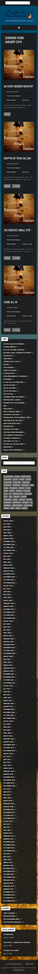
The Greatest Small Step (17, 230)
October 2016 (8, 848)
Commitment (7, 482)
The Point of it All (10, 441)
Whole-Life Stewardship (12, 450)
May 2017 (6, 827)
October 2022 (8, 650)
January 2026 (8, 538)
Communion (16, 482)
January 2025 (8, 571)
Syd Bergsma (8, 934)
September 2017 (9, 818)
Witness (6, 508)
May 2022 (6, 659)
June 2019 (6, 759)
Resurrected (8, 426)
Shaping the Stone (10, 429)
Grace (6, 491)
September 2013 (9, 901)
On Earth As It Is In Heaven (13, 403)
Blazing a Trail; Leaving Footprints (17, 353)
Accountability (8, 476)
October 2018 (8, 783)
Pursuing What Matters (12, 420)
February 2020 (8, 739)
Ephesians (25, 100)
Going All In (10, 302)
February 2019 (8, 771)
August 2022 (8, 656)
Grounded (7, 379)
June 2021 (6, 692)
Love (10, 496)
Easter (6, 364)
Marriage (16, 496)
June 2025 (6, 556)
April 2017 (7, 830)
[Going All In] (19, 295)
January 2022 (8, 671)
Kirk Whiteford (9, 916)
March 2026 (7, 536)
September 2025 (9, 550)
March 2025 (7, 565)
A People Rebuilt (9, 347)
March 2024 (7, 600)
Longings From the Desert (13, 397)
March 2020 (7, 736)
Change (22, 479)
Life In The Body (9, 385)
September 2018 (9, 786)
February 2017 (8, 836)
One (4, 406)
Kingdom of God (18, 494)
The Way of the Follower (13, 444)
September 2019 (9, 751)
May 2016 (6, 856)
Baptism (17, 476)
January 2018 (8, 807)
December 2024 (8, 574)
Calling (15, 479)
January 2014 (8, 889)
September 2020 (9, 718)
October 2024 (8, 580)
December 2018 (8, 777)
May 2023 (6, 630)
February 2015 (8, 880)
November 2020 (9, 712)
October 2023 (8, 615)
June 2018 (6, 792)
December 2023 (8, 609)
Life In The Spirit (9, 388)
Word (12, 508)
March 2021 (7, 700)
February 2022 (8, 668)
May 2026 (6, 530)
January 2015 (8, 883)
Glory (28, 488)
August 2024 (8, 586)
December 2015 (8, 868)
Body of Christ (26, 476)
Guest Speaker (8, 913)
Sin (31, 502)
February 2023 (8, 639)
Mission (24, 496)
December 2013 (8, 892)
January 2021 (8, 706)
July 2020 (6, 724)
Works (18, 508)
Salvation (25, 502)
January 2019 (8, 774)
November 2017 (9, 812)
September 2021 (9, 683)
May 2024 (6, 594)
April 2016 (7, 859)
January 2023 (8, 642)
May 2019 (6, 762)
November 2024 (9, 577)
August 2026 (8, 521)
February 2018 (8, 803)
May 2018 (6, 795)
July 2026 (6, 524)
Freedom (21, 488)
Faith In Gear (8, 367)
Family (6, 488)
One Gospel (7, 409)
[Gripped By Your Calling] (19, 151)
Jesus (5, 494)
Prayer (15, 499)
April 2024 (7, 597)
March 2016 (7, 862)
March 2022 (7, 665)
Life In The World (10, 391)
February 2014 (8, 886)
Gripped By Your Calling (17, 158)
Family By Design (9, 370)
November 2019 (9, 745)
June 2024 (6, 591)
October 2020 (8, 715)
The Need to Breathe (11, 438)
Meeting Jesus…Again (11, 400)
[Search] (32, 3)
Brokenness (7, 479)
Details (7, 114)
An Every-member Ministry (18, 86)
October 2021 (8, 680)
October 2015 (8, 874)
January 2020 (8, 742)
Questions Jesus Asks (11, 423)
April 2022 (7, 662)
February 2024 (8, 603)
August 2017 (8, 821)
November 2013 (9, 895)
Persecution (7, 499)
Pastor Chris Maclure (13, 96)
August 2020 (8, 721)
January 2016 (8, 865)
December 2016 (8, 842)
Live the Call (8, 394)
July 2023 (6, 624)
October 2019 (8, 748)
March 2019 (7, 768)
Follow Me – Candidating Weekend (16, 942)
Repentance (7, 502)
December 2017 (8, 809)
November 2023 (9, 612)
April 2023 (7, 633)
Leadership (28, 494)
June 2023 (6, 627)
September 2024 (9, 583)
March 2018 (7, 801)
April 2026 (7, 533)
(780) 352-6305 (29, 964)
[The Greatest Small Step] (19, 223)
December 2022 (8, 644)
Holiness (18, 491)
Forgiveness (13, 488)
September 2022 (9, 653)
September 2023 (9, 618)
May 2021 (6, 695)
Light (5, 496)
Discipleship (16, 485)
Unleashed (7, 447)
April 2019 (7, 765)
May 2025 (6, 559)
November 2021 (9, 677)
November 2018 (9, 780)
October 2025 (8, 547)
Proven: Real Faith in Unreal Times (16, 417)
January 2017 (8, 839)
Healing (12, 491)
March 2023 (7, 636)
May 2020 (6, 730)
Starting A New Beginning (13, 432)
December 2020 (8, 709)
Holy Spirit (27, 491)
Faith (31, 485)
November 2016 (9, 845)
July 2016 (6, 854)
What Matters (11, 100)
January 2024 (8, 606)
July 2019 (6, 756)
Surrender (7, 505)
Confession (7, 485)
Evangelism (25, 485)
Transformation (17, 505)
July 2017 (6, 824)
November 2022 (9, 647)
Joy (10, 494)
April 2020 (7, 733)
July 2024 (6, 589)
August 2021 (8, 686)
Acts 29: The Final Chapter (13, 350)
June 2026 (6, 527)
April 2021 (7, 698)
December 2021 (8, 674)
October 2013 (8, 898)
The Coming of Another (12, 435)
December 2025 (8, 541)
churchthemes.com (18, 970)
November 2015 (9, 871)
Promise (29, 499)
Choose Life (7, 356)
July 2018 (6, 789)
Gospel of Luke (27, 244)
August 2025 (8, 553)
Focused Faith (8, 373)
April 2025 (7, 562)
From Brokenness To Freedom (15, 376)
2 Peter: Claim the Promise (13, 344)
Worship (24, 508)
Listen (17, 186)
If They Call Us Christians (13, 382)
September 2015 (9, 877)
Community (26, 482)
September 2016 (9, 851)
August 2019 (8, 753)
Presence (22, 499)
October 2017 (8, 815)
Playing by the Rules (11, 414)
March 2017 (7, 833)
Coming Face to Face (11, 361)
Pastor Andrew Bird (11, 919)
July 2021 (6, 689)
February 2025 (8, 568)
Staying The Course (11, 950)
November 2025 (9, 544)
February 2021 (8, 703)
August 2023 (8, 621)
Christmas (7, 358)
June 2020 (6, 727)
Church (28, 479)
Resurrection (17, 502)
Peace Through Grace (11, 411)
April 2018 (7, 798)
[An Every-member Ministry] (19, 79)
